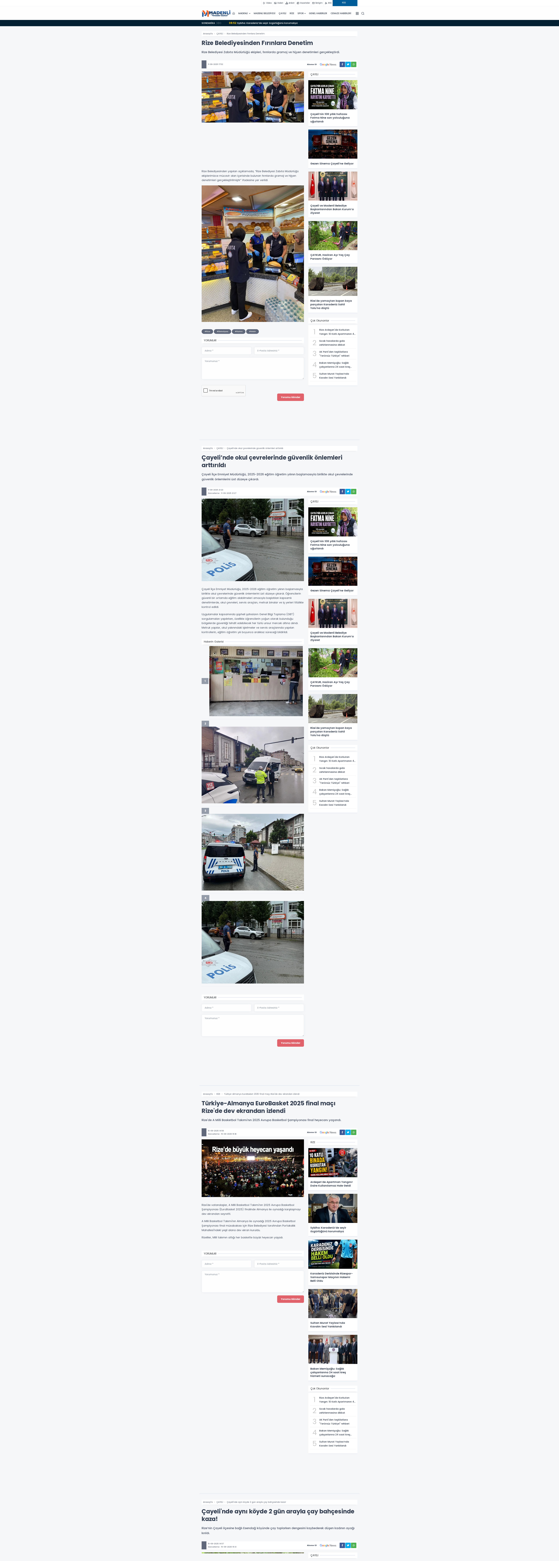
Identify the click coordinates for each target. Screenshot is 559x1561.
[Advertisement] (187, 73)
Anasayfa (208, 33)
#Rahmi (239, 331)
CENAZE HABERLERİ (341, 13)
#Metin (252, 331)
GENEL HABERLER (318, 13)
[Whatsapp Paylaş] (353, 64)
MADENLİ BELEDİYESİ (264, 13)
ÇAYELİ (282, 13)
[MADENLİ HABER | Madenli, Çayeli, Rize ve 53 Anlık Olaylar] (216, 13)
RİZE (292, 13)
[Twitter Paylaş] (348, 64)
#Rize (207, 331)
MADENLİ (243, 13)
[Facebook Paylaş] (342, 64)
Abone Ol (312, 64)
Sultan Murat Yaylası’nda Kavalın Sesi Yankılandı (262, 23)
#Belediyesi (222, 331)
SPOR (301, 13)
